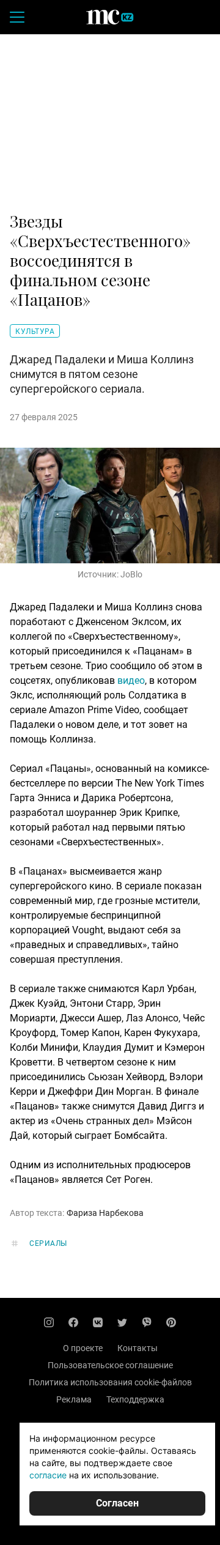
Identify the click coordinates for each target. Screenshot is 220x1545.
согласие (48, 1475)
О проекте (83, 1348)
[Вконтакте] (98, 1322)
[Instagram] (49, 1322)
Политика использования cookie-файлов (110, 1382)
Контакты (137, 1348)
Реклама (74, 1399)
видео (131, 680)
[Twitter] (122, 1322)
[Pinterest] (171, 1322)
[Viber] (147, 1322)
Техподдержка (135, 1399)
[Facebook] (73, 1322)
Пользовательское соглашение (110, 1365)
